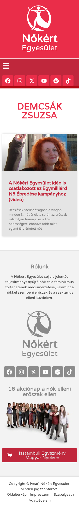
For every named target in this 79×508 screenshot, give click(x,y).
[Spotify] (55, 80)
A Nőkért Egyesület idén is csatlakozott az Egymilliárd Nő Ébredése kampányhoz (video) (38, 191)
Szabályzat (63, 494)
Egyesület (39, 47)
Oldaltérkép (17, 494)
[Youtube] (43, 80)
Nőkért (39, 38)
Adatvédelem (40, 500)
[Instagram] (19, 80)
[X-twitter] (31, 80)
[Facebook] (7, 80)
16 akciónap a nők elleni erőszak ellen (39, 392)
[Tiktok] (68, 80)
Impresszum (40, 494)
